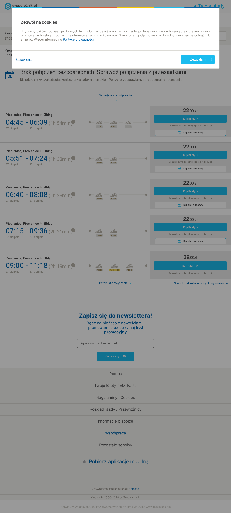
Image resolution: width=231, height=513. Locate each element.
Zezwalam (198, 59)
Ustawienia (24, 59)
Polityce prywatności (78, 39)
